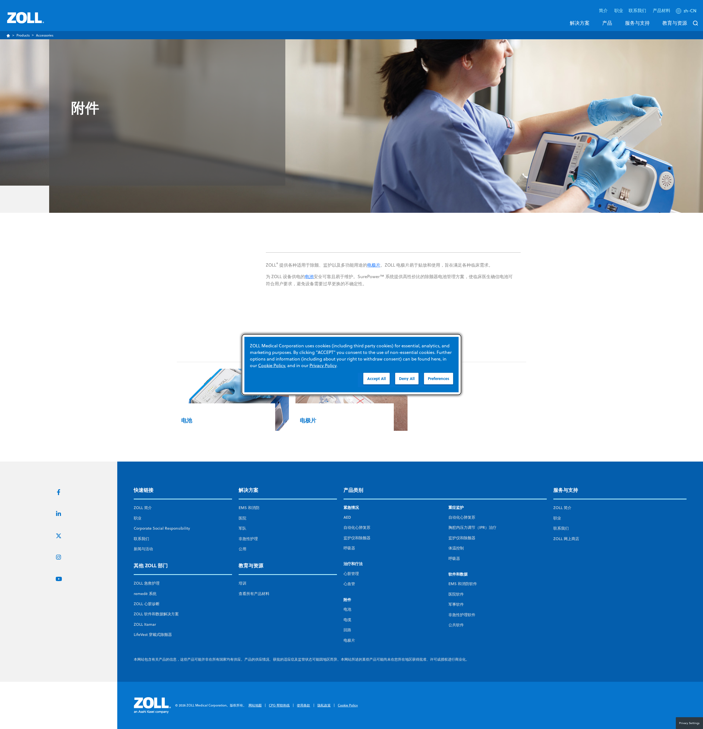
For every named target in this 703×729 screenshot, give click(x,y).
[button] (687, 11)
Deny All (407, 378)
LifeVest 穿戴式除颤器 (153, 634)
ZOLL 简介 (143, 507)
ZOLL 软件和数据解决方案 (156, 614)
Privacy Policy (322, 365)
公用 (242, 549)
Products (23, 35)
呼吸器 (349, 548)
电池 (309, 276)
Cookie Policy (348, 705)
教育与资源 (674, 22)
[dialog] (351, 364)
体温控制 (456, 548)
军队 (242, 528)
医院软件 (456, 594)
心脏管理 (351, 573)
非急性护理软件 (461, 615)
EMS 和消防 (249, 507)
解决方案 (580, 22)
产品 (607, 22)
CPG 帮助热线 (279, 705)
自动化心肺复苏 (357, 527)
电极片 (373, 265)
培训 (242, 583)
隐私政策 (324, 705)
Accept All (376, 378)
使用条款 (303, 705)
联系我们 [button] (638, 10)
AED (347, 517)
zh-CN (690, 11)
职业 (618, 10)
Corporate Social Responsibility (162, 528)
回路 (347, 630)
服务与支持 (637, 22)
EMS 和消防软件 (462, 583)
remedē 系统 (145, 593)
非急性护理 (248, 538)
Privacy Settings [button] (689, 723)
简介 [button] (604, 10)
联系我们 (141, 538)
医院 (242, 518)
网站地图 (255, 705)
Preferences (438, 378)
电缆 (347, 619)
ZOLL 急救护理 (147, 583)
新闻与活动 (143, 549)
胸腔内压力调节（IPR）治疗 (472, 527)
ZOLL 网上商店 (566, 538)
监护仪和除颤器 (357, 538)
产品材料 (661, 10)
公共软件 (456, 625)
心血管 (349, 583)
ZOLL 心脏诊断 (147, 604)
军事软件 (456, 604)
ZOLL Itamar (145, 624)
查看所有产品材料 (254, 593)
